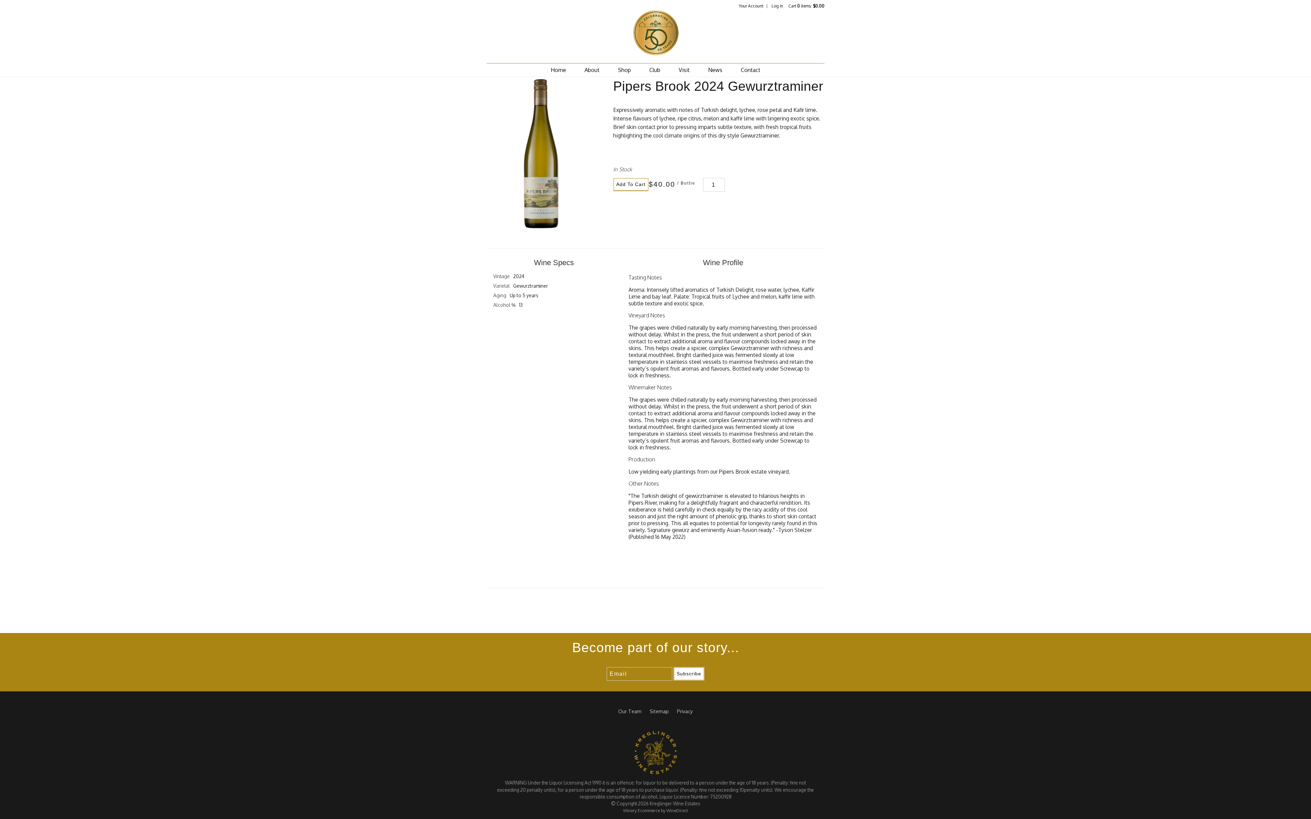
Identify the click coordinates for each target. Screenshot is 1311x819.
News (715, 70)
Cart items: (806, 6)
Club (654, 70)
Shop (624, 70)
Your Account (751, 6)
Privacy (685, 711)
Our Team (630, 711)
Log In (777, 6)
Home (558, 70)
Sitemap (659, 711)
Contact (750, 70)
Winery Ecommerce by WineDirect (655, 810)
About (592, 70)
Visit (684, 70)
